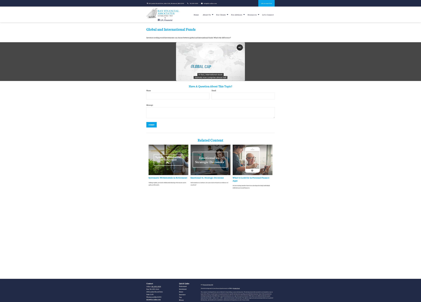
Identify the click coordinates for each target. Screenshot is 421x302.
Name (148, 90)
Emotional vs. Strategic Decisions (207, 177)
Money (181, 300)
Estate (181, 292)
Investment (183, 289)
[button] (196, 14)
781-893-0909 (194, 3)
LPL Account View (266, 3)
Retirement (183, 286)
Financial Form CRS (208, 284)
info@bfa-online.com (210, 3)
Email (214, 90)
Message (149, 105)
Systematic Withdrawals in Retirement (168, 177)
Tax (180, 297)
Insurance (182, 294)
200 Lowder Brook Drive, (166, 3)
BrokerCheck (236, 288)
